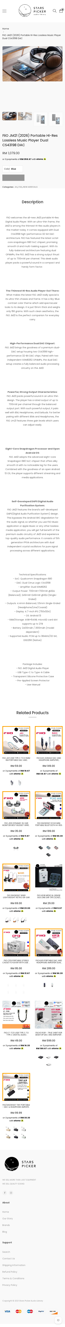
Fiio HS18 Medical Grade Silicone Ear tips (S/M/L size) (48, 896)
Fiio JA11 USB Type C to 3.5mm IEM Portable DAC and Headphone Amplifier (16, 759)
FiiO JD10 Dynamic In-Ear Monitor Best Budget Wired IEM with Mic (16, 824)
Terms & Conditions (13, 1278)
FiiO (20, 187)
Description (32, 202)
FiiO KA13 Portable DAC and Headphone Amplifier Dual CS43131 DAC (49, 961)
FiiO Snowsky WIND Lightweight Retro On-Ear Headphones (16, 896)
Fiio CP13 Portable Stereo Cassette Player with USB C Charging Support (16, 961)
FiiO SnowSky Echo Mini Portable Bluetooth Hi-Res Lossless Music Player (48, 824)
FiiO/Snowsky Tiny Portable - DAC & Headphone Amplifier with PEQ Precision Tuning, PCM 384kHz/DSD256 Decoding (16, 1106)
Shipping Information (13, 1265)
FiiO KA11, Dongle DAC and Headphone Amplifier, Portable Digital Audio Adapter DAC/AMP (49, 759)
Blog (4, 1231)
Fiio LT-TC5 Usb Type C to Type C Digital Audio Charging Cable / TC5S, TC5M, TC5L (16, 1034)
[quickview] (21, 750)
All (16, 187)
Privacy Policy (9, 1285)
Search (6, 1252)
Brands (6, 1225)
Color (6, 168)
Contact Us (8, 1258)
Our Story (7, 1218)
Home (5, 28)
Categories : (8, 187)
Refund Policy (9, 1271)
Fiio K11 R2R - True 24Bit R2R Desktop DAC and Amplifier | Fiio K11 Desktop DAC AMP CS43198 (48, 1034)
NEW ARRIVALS (30, 187)
